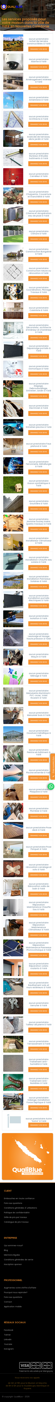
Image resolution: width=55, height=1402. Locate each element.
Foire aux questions (13, 1203)
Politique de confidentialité (17, 1212)
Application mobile (13, 1306)
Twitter (7, 1334)
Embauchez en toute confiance (19, 1198)
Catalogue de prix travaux (16, 1222)
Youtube (8, 1344)
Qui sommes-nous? (13, 1245)
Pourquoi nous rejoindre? (15, 1292)
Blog (6, 1250)
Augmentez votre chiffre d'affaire (20, 1287)
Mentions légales (12, 1255)
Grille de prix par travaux (15, 1217)
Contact (8, 1301)
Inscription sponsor (13, 1264)
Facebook (8, 1330)
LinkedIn (7, 1339)
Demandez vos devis (38, 49)
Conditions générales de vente (18, 1259)
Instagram (9, 1349)
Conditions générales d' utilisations (20, 1208)
